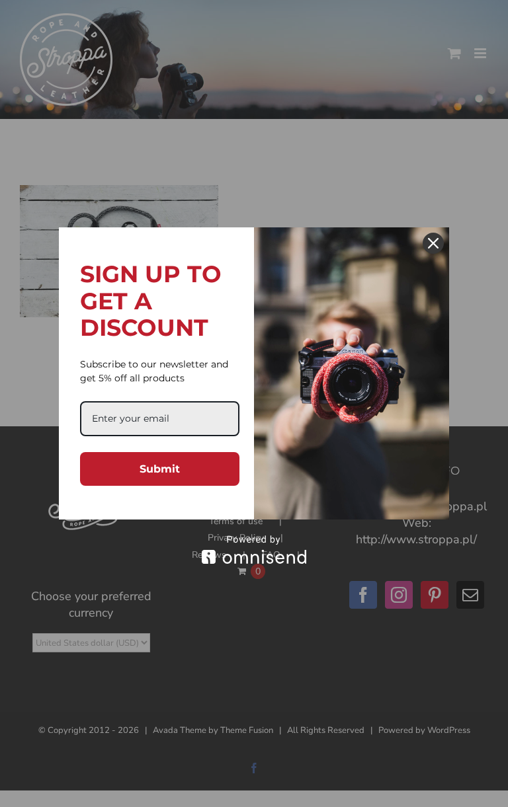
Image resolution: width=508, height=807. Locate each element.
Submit (160, 469)
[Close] (433, 243)
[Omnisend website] (254, 549)
